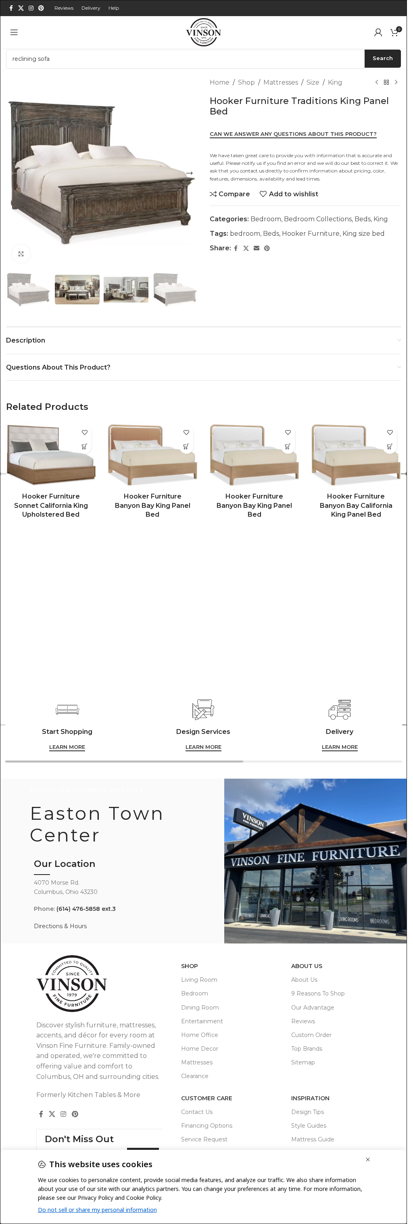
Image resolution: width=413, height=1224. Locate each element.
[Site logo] (203, 31)
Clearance (195, 1076)
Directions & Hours (60, 926)
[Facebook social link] (11, 8)
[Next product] (396, 82)
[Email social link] (256, 248)
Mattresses (280, 82)
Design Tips (307, 1112)
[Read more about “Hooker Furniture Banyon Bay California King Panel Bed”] (390, 447)
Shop (246, 82)
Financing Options (206, 1125)
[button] (14, 173)
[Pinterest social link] (41, 8)
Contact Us (197, 1112)
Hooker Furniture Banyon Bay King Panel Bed (152, 505)
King (335, 82)
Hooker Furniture (311, 233)
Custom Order (311, 1035)
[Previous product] (377, 82)
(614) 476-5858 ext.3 (86, 908)
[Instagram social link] (31, 8)
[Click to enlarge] (21, 254)
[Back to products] (386, 82)
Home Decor (199, 1048)
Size (313, 82)
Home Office (199, 1035)
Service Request (204, 1139)
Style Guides (308, 1125)
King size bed (363, 233)
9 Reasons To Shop (318, 993)
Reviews (303, 1021)
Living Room (199, 979)
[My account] (378, 32)
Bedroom (265, 219)
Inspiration (310, 1098)
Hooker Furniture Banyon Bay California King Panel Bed (356, 505)
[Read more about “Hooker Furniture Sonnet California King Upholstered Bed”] (84, 447)
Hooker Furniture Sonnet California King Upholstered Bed (51, 505)
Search (383, 58)
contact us (252, 171)
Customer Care (206, 1098)
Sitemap (303, 1062)
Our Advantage (312, 1007)
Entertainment (202, 1021)
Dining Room (200, 1007)
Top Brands (306, 1048)
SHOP (189, 966)
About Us (306, 966)
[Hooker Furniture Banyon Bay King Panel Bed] (152, 455)
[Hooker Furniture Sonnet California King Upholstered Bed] (51, 455)
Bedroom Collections (318, 219)
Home (219, 82)
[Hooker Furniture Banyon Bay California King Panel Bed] (356, 455)
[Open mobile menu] (14, 32)
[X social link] (21, 8)
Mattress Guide (312, 1139)
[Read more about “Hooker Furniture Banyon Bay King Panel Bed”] (186, 447)
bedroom (245, 233)
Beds (363, 219)
